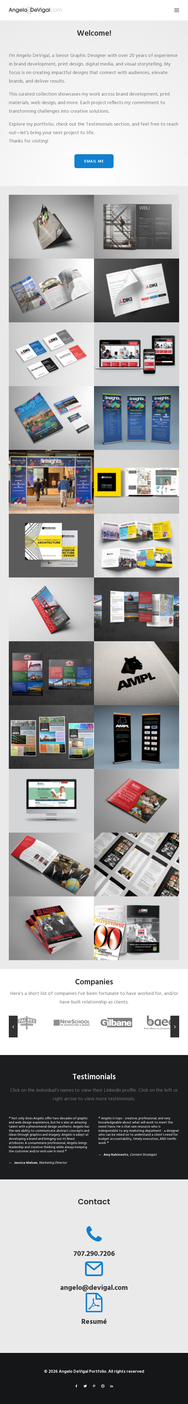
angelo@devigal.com (94, 1288)
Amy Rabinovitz (116, 1155)
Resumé (94, 1322)
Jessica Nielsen (25, 1163)
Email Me (94, 161)
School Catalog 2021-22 (137, 471)
